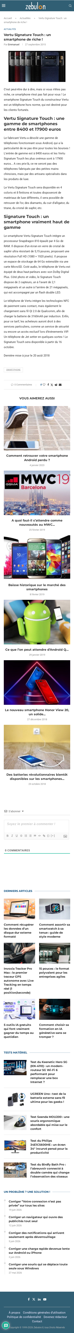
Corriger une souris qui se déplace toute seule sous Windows (38, 1266)
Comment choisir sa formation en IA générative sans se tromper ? (54, 1031)
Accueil (8, 18)
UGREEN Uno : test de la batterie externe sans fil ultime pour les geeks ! (48, 1098)
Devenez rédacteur (55, 1317)
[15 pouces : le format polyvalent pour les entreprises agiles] (54, 953)
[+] (53, 835)
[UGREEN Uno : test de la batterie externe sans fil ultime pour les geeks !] (15, 1099)
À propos (14, 1312)
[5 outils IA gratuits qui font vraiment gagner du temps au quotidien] (19, 1009)
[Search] (70, 5)
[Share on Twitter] (51, 384)
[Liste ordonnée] (25, 835)
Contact (37, 1321)
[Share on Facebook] (48, 384)
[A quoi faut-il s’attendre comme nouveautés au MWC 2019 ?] (37, 493)
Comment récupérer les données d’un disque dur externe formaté (19, 930)
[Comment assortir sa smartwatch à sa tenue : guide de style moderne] (54, 909)
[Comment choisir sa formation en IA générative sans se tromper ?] (54, 1009)
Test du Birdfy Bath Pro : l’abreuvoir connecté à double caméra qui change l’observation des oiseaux (49, 1170)
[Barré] (21, 835)
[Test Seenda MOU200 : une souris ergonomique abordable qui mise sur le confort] (15, 1122)
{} (48, 835)
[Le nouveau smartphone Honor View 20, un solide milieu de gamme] (37, 682)
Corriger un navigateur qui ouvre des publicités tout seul (36, 1219)
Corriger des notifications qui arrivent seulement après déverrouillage (36, 1235)
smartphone (13, 369)
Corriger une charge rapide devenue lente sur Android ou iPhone (39, 1250)
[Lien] (44, 835)
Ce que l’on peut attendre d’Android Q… (37, 649)
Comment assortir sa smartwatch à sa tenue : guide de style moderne (54, 930)
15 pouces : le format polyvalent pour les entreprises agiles (54, 972)
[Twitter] (33, 1299)
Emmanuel (13, 44)
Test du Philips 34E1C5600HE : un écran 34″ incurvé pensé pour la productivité (49, 1146)
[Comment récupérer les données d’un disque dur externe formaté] (19, 909)
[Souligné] (16, 835)
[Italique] (12, 835)
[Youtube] (44, 1299)
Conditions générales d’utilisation (44, 1312)
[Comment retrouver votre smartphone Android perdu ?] (37, 428)
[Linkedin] (39, 1299)
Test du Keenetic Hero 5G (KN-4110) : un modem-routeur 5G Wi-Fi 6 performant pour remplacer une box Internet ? (48, 1072)
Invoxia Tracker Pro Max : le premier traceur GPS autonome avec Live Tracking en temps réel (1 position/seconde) (19, 980)
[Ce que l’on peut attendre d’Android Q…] (37, 622)
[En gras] (7, 835)
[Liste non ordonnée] (30, 835)
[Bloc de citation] (34, 835)
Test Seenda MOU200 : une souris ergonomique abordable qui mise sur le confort (49, 1123)
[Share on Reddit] (56, 384)
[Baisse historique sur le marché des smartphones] (37, 557)
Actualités (25, 18)
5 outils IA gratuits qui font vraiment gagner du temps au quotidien (19, 1031)
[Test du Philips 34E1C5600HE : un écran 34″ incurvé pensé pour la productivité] (15, 1146)
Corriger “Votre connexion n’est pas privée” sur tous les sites (35, 1203)
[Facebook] (29, 1299)
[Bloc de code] (39, 835)
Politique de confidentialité (24, 1317)
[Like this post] (44, 384)
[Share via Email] (60, 384)
